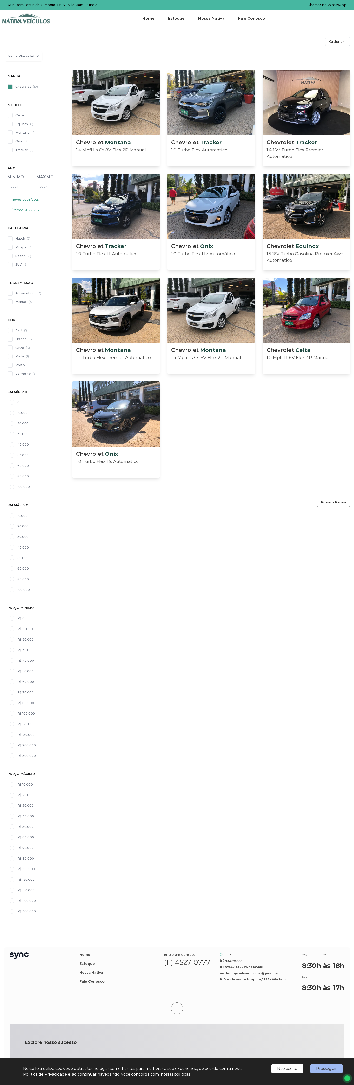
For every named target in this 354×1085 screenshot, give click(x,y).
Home (148, 18)
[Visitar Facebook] (182, 972)
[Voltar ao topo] (177, 1008)
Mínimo (16, 177)
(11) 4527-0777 (187, 962)
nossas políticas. (176, 1074)
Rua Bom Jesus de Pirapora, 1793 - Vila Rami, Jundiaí (53, 5)
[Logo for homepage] (32, 18)
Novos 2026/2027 (26, 199)
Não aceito (287, 1068)
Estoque (176, 18)
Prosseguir (326, 1068)
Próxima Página (333, 502)
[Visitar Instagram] (192, 972)
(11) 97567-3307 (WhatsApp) (241, 967)
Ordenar (336, 41)
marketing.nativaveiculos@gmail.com (250, 973)
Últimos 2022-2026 (27, 210)
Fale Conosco (251, 18)
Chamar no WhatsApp (327, 5)
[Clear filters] (37, 56)
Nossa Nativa (211, 18)
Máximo (45, 177)
